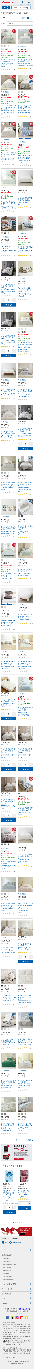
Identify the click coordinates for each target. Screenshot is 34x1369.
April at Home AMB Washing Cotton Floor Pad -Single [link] (24, 666)
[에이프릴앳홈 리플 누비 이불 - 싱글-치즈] (2, 46)
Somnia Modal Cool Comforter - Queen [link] (6, 577)
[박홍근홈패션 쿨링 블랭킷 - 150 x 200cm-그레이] (22, 1029)
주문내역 (6, 1273)
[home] (7, 2)
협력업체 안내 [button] (7, 1294)
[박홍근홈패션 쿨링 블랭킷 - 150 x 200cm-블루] (19, 1029)
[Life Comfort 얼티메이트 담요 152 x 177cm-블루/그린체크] (2, 985)
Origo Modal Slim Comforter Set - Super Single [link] (24, 812)
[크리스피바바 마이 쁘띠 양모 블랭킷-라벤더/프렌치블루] (5, 1029)
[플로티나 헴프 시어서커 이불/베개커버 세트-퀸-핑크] (22, 985)
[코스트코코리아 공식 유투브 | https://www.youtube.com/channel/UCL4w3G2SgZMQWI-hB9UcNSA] (22, 1318)
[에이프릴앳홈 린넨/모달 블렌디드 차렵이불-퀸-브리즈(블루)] (19, 329)
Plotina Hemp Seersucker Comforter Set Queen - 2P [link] (25, 1002)
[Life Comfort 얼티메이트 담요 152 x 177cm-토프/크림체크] (5, 985)
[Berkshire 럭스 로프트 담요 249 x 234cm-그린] (2, 607)
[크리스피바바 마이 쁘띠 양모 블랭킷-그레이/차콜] (2, 1029)
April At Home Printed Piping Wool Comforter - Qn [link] (8, 159)
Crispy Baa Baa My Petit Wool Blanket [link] (8, 1043)
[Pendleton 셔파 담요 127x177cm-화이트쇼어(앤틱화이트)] (8, 233)
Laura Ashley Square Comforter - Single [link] (7, 436)
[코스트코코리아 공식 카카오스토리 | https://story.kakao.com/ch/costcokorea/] (26, 1318)
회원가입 (6, 1258)
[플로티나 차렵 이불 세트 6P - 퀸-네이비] (8, 844)
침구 (20, 13)
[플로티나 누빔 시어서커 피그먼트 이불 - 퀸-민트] (25, 1114)
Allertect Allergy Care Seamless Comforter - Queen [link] (7, 908)
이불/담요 (26, 13)
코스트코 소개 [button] (7, 1250)
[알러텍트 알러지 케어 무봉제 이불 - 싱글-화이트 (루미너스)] (8, 473)
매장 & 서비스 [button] (7, 1289)
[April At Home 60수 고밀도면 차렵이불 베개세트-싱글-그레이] (22, 92)
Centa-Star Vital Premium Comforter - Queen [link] (8, 394)
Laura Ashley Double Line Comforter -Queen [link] (8, 952)
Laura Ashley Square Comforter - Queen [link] (24, 574)
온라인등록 (7, 1267)
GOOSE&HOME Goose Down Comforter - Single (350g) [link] (8, 806)
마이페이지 (7, 1270)
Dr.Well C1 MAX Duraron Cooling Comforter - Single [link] (8, 705)
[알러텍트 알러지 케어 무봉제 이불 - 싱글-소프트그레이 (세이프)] (5, 473)
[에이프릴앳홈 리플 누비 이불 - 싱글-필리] (8, 46)
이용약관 (14, 1309)
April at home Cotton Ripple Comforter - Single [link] (25, 64)
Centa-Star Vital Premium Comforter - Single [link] (25, 618)
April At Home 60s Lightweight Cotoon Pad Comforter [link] (25, 294)
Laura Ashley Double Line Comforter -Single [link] (24, 396)
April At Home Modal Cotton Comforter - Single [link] (7, 1087)
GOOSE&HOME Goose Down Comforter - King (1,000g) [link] (25, 435)
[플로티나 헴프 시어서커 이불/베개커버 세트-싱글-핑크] (5, 1114)
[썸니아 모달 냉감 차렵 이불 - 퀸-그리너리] (2, 560)
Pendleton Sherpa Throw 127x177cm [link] (8, 251)
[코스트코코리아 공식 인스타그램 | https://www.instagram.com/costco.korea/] (17, 1318)
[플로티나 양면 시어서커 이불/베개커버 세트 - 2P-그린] (19, 516)
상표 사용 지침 (17, 1313)
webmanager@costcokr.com (12, 1336)
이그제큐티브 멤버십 (10, 1264)
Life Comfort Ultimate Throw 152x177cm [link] (7, 1000)
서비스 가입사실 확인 (9, 1357)
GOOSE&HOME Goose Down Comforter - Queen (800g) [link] (8, 291)
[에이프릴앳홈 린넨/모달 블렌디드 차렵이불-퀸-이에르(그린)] (22, 329)
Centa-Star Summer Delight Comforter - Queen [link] (24, 202)
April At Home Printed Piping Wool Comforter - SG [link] (8, 112)
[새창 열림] (4, 1342)
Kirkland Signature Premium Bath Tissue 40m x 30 (9, 1199)
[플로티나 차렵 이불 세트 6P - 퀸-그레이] (5, 844)
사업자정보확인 (21, 1338)
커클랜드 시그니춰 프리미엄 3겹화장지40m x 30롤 (9, 1193)
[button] (29, 7)
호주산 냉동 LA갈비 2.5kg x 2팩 (24, 1192)
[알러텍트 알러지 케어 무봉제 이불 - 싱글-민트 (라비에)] (2, 473)
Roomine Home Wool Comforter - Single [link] (24, 948)
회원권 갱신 (7, 1261)
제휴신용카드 (7, 1276)
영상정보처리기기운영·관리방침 (17, 1311)
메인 (2, 13)
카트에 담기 (8, 305)
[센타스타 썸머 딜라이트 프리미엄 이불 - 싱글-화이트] (19, 844)
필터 (23, 18)
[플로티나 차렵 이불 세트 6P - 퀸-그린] (2, 844)
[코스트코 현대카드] (16, 1160)
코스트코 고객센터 (10, 1238)
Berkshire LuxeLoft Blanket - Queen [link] (6, 624)
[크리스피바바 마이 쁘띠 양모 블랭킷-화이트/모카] (8, 1029)
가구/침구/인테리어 (11, 13)
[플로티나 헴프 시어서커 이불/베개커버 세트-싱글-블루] (2, 1114)
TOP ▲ (30, 1140)
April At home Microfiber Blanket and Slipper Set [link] (8, 532)
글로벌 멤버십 (8, 1279)
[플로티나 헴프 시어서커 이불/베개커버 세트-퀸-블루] (19, 985)
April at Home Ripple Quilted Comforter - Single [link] (7, 64)
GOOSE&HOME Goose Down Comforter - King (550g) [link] (8, 755)
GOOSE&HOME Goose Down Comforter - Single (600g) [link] (8, 342)
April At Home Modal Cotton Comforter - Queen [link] (24, 910)
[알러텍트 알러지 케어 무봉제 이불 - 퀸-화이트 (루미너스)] (8, 894)
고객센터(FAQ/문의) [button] (9, 1284)
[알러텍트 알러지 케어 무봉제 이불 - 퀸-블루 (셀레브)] (2, 894)
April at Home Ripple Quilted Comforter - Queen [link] (24, 1085)
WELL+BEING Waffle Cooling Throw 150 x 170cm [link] (24, 160)
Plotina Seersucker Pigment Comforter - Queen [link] (24, 1129)
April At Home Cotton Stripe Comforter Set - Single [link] (24, 112)
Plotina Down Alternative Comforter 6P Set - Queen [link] (8, 866)
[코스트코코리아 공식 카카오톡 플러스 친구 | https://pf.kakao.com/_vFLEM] (12, 1318)
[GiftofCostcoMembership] (16, 1235)
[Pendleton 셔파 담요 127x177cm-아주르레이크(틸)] (5, 233)
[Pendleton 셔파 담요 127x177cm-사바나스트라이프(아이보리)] (2, 233)
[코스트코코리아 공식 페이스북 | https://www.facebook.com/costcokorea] (8, 1318)
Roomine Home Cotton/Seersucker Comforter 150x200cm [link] (24, 714)
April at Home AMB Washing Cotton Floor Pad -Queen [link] (7, 666)
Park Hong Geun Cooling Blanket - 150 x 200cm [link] (25, 1043)
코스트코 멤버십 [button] (8, 1255)
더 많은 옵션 (22, 46)
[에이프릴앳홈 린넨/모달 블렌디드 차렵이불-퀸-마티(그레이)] (25, 329)
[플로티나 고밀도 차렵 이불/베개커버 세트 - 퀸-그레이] (19, 473)
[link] (8, 43)
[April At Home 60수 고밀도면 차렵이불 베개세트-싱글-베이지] (19, 92)
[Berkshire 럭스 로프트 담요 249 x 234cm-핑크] (5, 607)
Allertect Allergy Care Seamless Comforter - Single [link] (7, 487)
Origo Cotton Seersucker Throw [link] (25, 251)
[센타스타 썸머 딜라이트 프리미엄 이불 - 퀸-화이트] (19, 187)
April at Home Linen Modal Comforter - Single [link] (8, 207)
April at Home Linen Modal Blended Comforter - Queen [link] (24, 349)
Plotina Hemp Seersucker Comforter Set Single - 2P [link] (8, 1130)
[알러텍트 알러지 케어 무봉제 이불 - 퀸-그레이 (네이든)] (5, 894)
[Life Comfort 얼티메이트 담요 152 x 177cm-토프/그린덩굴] (8, 985)
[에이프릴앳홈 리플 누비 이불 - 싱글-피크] (5, 46)
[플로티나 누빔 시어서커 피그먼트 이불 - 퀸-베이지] (19, 1114)
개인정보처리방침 (25, 1309)
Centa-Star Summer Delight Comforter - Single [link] (24, 861)
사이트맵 (6, 1309)
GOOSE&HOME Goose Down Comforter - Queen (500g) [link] (25, 755)
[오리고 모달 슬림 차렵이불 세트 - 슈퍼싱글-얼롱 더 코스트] (19, 793)
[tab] (17, 1250)
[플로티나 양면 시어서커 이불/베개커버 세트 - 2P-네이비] (22, 516)
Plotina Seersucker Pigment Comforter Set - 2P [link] (25, 532)
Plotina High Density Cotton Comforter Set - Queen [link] (24, 489)
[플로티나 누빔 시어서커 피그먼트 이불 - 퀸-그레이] (22, 1114)
